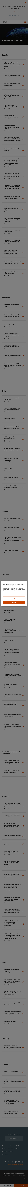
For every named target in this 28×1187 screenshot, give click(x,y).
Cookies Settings (14, 594)
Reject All (14, 598)
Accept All (14, 602)
